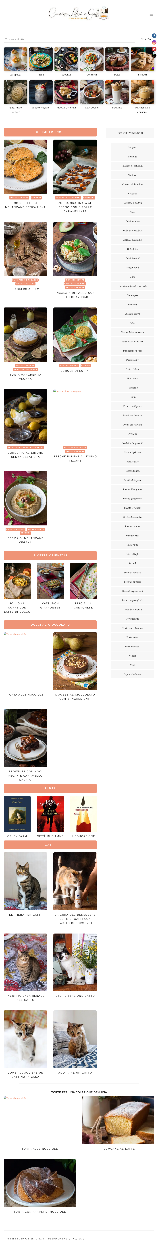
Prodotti (132, 433)
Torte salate (133, 637)
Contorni (89, 198)
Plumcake (133, 387)
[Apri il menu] (151, 14)
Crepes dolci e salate (132, 184)
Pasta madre (132, 359)
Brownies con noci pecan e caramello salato (25, 775)
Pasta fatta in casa (132, 350)
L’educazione (83, 836)
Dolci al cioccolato (132, 230)
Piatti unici (132, 378)
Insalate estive (75, 280)
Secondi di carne (132, 572)
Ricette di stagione (132, 489)
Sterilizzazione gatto (75, 995)
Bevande (132, 156)
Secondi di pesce (132, 581)
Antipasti (132, 147)
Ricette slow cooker (132, 517)
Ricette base (133, 461)
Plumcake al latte (118, 1148)
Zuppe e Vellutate (132, 674)
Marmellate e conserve (132, 332)
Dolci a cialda (133, 221)
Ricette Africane (132, 452)
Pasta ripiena (132, 369)
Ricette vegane (19, 198)
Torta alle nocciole (25, 694)
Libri (132, 322)
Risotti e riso (132, 535)
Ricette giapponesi (132, 498)
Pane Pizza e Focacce (25, 280)
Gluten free (132, 295)
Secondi (36, 198)
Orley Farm (17, 836)
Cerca (146, 39)
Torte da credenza (25, 369)
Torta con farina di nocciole (40, 1211)
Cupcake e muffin (132, 202)
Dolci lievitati (133, 258)
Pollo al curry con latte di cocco (17, 607)
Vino (132, 664)
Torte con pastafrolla (132, 600)
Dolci (132, 212)
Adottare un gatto (75, 1072)
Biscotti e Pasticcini (133, 165)
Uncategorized (132, 646)
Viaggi (132, 655)
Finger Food (132, 267)
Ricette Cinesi (133, 470)
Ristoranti (132, 544)
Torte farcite (132, 618)
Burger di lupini (75, 370)
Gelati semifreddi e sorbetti (25, 447)
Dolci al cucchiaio (75, 447)
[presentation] (25, 167)
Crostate (132, 193)
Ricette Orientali (132, 507)
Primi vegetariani (74, 284)
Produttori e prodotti (132, 443)
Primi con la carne (132, 415)
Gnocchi (132, 304)
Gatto (132, 276)
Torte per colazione (133, 628)
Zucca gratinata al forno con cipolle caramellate (75, 207)
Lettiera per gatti (25, 914)
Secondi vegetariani (68, 198)
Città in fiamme (50, 836)
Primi (133, 396)
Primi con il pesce (132, 406)
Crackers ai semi (25, 289)
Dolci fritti (132, 249)
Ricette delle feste (132, 480)
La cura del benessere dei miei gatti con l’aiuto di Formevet (75, 919)
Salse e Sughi (36, 529)
